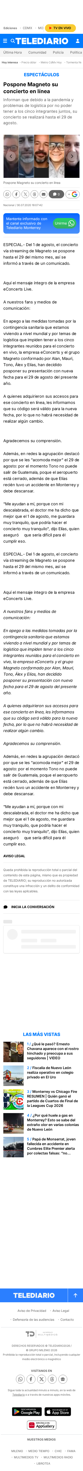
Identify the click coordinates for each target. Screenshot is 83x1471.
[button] (73, 194)
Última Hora (12, 52)
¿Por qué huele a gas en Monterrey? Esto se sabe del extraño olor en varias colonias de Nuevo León (53, 1122)
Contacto (67, 1319)
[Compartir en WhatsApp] (7, 194)
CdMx (27, 28)
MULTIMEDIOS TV (26, 1457)
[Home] (41, 41)
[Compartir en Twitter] (25, 194)
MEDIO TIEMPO (38, 1451)
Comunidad (37, 52)
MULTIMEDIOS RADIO (58, 1457)
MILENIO (17, 1451)
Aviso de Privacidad (31, 1310)
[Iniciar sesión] (77, 41)
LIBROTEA (43, 1463)
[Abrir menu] (5, 40)
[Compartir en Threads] (34, 194)
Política (76, 52)
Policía (58, 52)
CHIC (58, 1451)
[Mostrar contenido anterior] (11, 156)
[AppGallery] (41, 1425)
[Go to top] (75, 1295)
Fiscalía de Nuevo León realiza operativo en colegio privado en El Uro (50, 1072)
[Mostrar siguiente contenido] (72, 156)
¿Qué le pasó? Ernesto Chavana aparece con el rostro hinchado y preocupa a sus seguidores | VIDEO (53, 1051)
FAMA (71, 1451)
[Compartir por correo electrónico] (43, 194)
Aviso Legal (60, 1310)
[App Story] (57, 1411)
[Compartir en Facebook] (16, 194)
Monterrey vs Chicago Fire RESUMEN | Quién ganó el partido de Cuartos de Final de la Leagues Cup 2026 (52, 1098)
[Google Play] (27, 1411)
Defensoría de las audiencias (33, 1319)
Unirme (61, 223)
